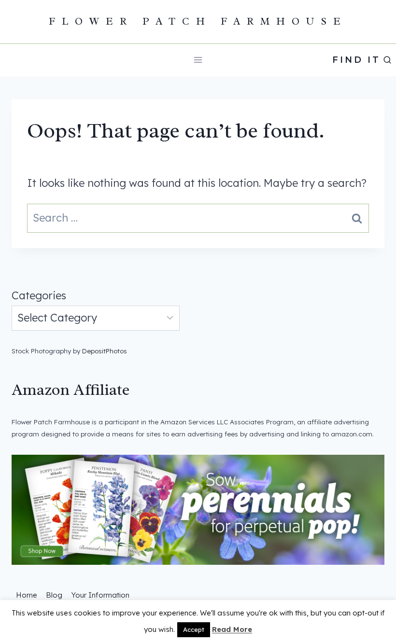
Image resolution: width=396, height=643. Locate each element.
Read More (232, 629)
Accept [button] (193, 629)
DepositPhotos (104, 351)
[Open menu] (198, 60)
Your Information (100, 595)
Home (26, 595)
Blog (54, 595)
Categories (39, 295)
